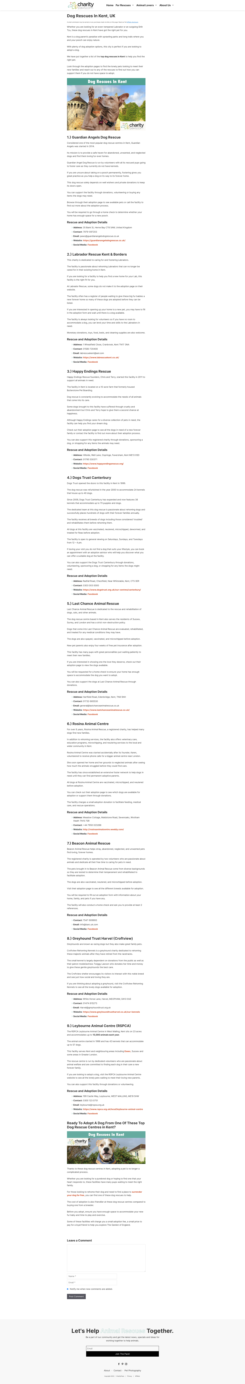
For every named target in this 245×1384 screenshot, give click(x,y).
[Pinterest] (118, 1364)
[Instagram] (126, 1364)
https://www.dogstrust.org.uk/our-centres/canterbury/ (112, 590)
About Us (165, 5)
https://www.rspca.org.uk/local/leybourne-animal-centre (113, 1109)
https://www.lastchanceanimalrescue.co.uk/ (106, 710)
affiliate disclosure (132, 22)
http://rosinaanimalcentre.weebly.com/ (103, 829)
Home (110, 5)
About (107, 1370)
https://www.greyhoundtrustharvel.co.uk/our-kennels (111, 1012)
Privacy (129, 1376)
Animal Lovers (145, 5)
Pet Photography (133, 1370)
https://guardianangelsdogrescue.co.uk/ (104, 240)
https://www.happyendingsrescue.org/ (103, 463)
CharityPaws (120, 1376)
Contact (117, 1370)
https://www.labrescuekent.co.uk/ (101, 357)
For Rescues (123, 5)
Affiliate (137, 1376)
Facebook (93, 244)
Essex (128, 1051)
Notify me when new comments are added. (91, 1289)
